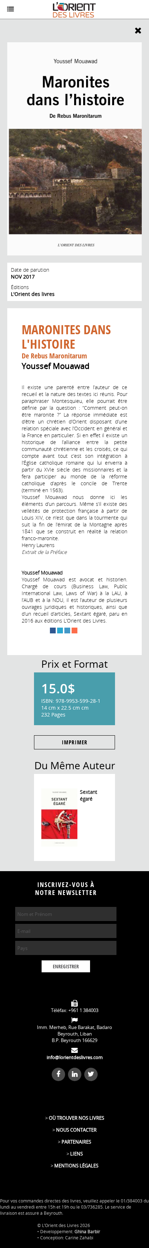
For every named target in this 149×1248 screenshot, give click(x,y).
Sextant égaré (88, 795)
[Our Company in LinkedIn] (75, 1074)
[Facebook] (52, 630)
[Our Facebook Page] (59, 1074)
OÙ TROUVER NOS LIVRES (76, 1118)
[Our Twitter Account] (91, 1074)
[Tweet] (60, 630)
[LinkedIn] (67, 630)
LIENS (76, 1153)
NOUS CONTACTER (76, 1130)
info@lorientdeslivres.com (75, 1057)
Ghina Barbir (87, 1231)
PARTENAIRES (76, 1142)
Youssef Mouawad (55, 365)
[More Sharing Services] (74, 630)
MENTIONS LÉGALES (76, 1165)
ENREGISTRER (66, 967)
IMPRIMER (75, 742)
